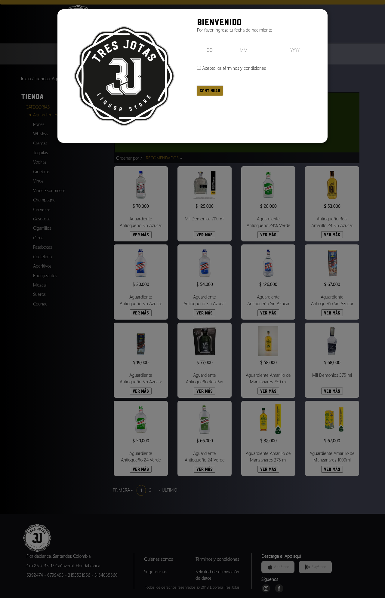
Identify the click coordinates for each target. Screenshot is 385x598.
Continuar (210, 91)
